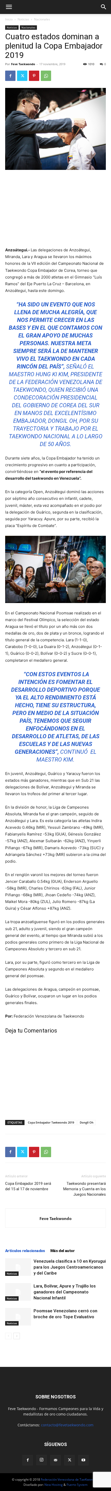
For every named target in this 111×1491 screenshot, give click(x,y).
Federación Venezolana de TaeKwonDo (69, 1479)
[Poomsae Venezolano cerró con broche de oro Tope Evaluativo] (18, 1317)
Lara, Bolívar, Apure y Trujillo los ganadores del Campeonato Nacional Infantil (65, 1291)
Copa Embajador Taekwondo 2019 (51, 1122)
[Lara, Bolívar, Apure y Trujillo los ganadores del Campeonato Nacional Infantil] (18, 1292)
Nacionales (42, 19)
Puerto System (77, 1484)
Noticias (23, 19)
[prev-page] (8, 1336)
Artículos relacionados (25, 1250)
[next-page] (16, 1336)
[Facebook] (10, 76)
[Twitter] (22, 76)
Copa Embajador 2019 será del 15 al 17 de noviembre (28, 1186)
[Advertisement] (55, 209)
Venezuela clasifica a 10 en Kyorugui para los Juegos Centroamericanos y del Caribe (70, 1267)
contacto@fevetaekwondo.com (67, 1424)
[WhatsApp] (46, 76)
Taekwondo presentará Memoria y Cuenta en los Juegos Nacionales (84, 1189)
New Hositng (53, 1484)
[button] (9, 7)
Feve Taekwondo (23, 64)
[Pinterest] (34, 76)
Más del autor (62, 1250)
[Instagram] (41, 1460)
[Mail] (55, 1460)
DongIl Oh (86, 1122)
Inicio (9, 19)
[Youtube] (83, 1460)
